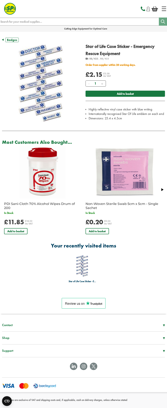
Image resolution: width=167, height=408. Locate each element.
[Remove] (89, 83)
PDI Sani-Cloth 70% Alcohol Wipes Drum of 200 (39, 206)
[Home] (164, 8)
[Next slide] (162, 189)
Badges (12, 40)
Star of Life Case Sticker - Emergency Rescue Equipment (82, 281)
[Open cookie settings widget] (7, 401)
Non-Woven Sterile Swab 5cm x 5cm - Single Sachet (122, 206)
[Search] (163, 22)
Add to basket (125, 94)
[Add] (102, 83)
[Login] (148, 8)
